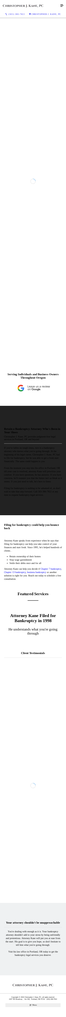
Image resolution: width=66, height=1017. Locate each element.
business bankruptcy (36, 716)
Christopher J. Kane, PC (46, 14)
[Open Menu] (62, 5)
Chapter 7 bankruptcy (51, 712)
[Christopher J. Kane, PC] (29, 6)
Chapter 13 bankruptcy (15, 716)
